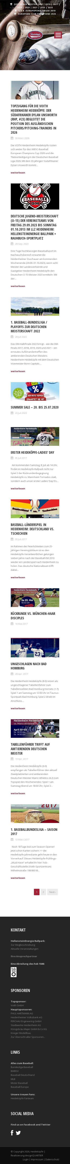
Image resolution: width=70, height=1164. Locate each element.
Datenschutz (52, 1159)
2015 (47, 4)
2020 (27, 7)
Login (26, 1159)
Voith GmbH (17, 1005)
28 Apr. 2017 (21, 674)
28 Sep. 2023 (22, 243)
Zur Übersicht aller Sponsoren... (28, 1037)
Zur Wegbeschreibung (23, 944)
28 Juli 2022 (21, 336)
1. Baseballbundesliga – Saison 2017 (34, 831)
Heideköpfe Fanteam (22, 1098)
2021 (35, 7)
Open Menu (58, 34)
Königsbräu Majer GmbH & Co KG (29, 1029)
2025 (50, 7)
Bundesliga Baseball (22, 1067)
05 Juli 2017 (21, 458)
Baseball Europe (20, 1087)
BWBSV (15, 1071)
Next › (52, 892)
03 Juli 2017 (21, 539)
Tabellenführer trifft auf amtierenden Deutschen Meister (30, 748)
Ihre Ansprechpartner (24, 956)
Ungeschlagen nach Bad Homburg (28, 666)
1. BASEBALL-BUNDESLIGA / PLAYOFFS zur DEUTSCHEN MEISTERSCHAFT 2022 (29, 326)
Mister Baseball (19, 1083)
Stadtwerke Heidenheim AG (26, 1025)
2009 (40, 4)
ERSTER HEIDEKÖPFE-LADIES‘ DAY (32, 452)
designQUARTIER (34, 1155)
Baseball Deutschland (23, 1075)
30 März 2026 (22, 138)
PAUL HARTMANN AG (22, 1013)
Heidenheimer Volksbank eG (26, 1017)
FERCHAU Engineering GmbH (26, 1021)
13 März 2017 (22, 839)
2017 (55, 4)
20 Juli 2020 (21, 413)
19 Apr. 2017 (21, 758)
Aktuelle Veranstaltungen (24, 948)
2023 (42, 7)
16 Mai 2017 (21, 623)
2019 (19, 7)
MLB (13, 1079)
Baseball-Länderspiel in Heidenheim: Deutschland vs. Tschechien (32, 529)
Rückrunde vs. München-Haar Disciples (33, 615)
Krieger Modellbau (21, 1033)
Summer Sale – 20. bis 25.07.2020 (35, 407)
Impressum (37, 1159)
